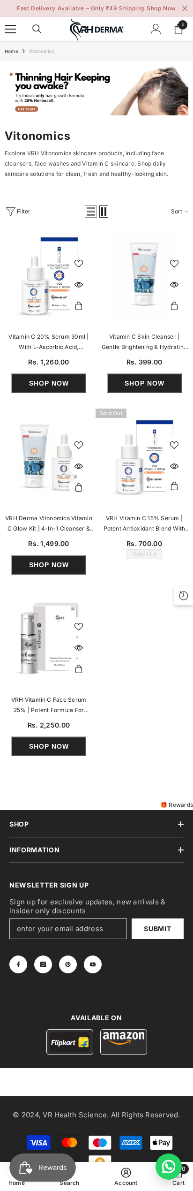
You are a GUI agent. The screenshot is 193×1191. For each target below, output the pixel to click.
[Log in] (156, 29)
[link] (96, 90)
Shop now (49, 383)
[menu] (10, 29)
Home (11, 51)
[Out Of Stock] (174, 487)
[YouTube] (93, 964)
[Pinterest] (68, 964)
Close (184, 8)
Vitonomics (41, 51)
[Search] (37, 29)
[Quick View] (78, 284)
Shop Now (161, 8)
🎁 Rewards (176, 804)
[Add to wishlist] (78, 263)
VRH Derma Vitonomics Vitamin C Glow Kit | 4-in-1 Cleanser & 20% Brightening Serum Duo (48, 524)
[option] (96, 8)
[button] (91, 211)
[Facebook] (18, 964)
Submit (157, 929)
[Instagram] (43, 964)
